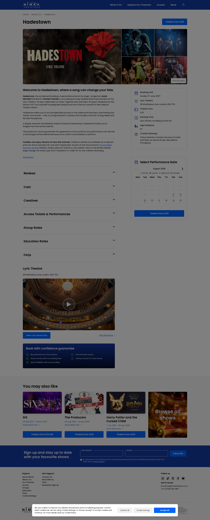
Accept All (164, 510)
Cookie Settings (143, 510)
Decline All (125, 510)
